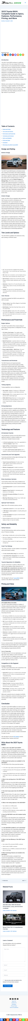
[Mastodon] (15, 55)
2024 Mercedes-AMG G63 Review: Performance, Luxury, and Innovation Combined (13, 906)
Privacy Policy (14, 1006)
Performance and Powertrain (9, 133)
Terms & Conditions (14, 1007)
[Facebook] (3, 55)
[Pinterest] (13, 55)
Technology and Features (8, 136)
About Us (14, 1001)
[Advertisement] (14, 36)
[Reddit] (8, 55)
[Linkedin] (10, 55)
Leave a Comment (6, 910)
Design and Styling (7, 129)
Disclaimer (14, 1004)
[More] (23, 55)
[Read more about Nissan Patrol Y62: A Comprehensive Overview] (14, 919)
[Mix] (18, 55)
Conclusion (5, 142)
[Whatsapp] (20, 55)
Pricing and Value (6, 140)
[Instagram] (13, 999)
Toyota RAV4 (16, 578)
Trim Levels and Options (8, 131)
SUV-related (16, 736)
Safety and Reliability (7, 138)
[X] (5, 55)
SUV (11, 910)
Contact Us (14, 1002)
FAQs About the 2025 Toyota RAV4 (10, 144)
